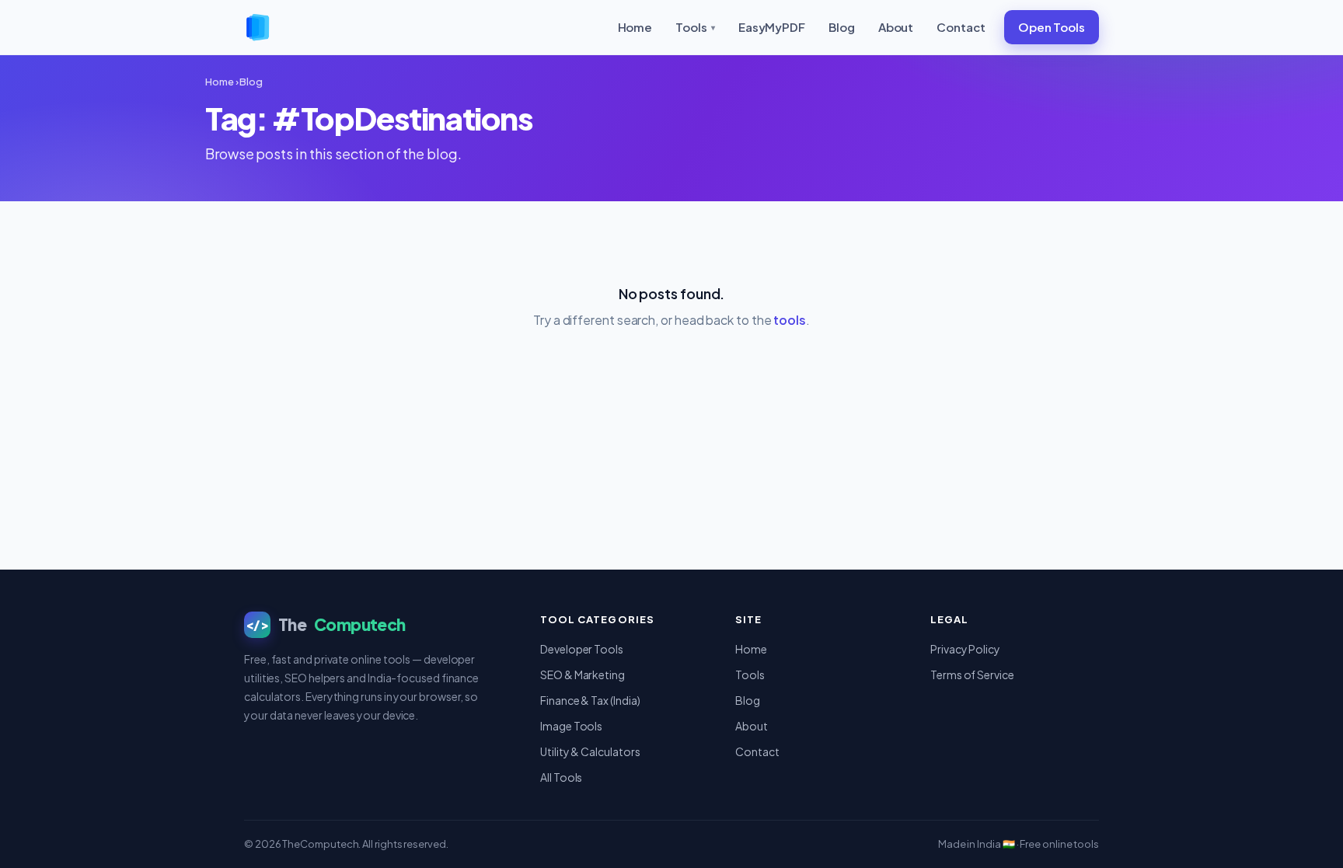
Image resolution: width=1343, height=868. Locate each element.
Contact (961, 26)
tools (789, 320)
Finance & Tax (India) (590, 700)
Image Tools (571, 726)
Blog (841, 26)
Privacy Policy (965, 649)
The (325, 624)
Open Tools (1051, 26)
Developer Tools (581, 649)
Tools (695, 26)
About (896, 26)
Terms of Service (972, 675)
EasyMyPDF (771, 26)
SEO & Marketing (582, 675)
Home (635, 26)
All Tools (561, 777)
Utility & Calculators (590, 751)
